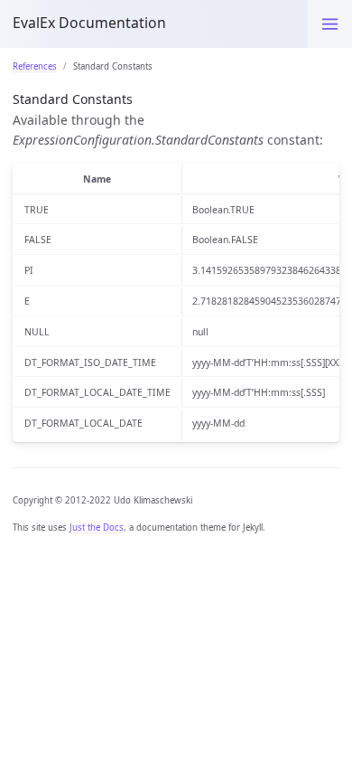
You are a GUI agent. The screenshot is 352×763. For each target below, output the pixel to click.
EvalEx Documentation (89, 23)
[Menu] (330, 24)
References (35, 66)
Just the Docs (96, 527)
